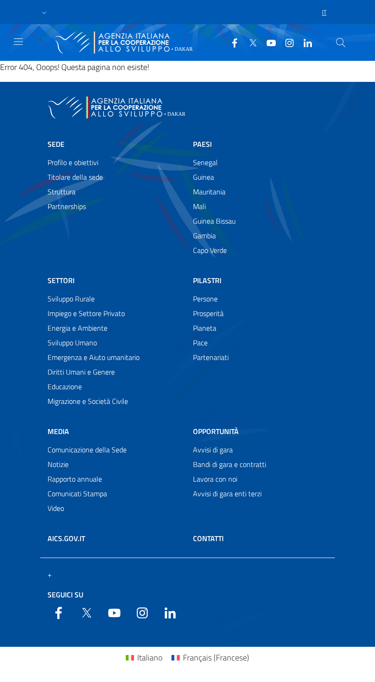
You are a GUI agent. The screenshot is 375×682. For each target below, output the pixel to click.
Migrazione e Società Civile (88, 401)
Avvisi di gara (213, 449)
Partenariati (211, 357)
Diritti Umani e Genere (81, 371)
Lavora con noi (215, 478)
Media (58, 431)
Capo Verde (210, 250)
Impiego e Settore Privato (86, 313)
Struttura (61, 191)
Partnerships (67, 206)
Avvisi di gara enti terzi (227, 493)
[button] (44, 12)
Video (56, 508)
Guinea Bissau (214, 220)
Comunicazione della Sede (87, 449)
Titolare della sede (75, 177)
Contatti (208, 538)
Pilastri (207, 280)
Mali (199, 206)
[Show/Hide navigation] (18, 41)
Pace (200, 342)
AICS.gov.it (66, 538)
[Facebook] (231, 42)
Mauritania (209, 191)
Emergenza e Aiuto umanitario (93, 357)
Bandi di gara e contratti (229, 464)
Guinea (203, 177)
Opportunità (216, 431)
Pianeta (204, 327)
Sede (56, 144)
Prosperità (208, 313)
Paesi (202, 144)
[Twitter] (249, 42)
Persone (205, 298)
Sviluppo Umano (72, 342)
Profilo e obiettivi (73, 162)
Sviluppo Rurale (71, 298)
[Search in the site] (340, 42)
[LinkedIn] (304, 42)
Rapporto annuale (75, 478)
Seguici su (65, 594)
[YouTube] (267, 42)
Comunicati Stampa (77, 493)
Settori (61, 280)
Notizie (58, 464)
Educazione (65, 386)
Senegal (205, 162)
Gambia (204, 235)
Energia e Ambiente (77, 327)
